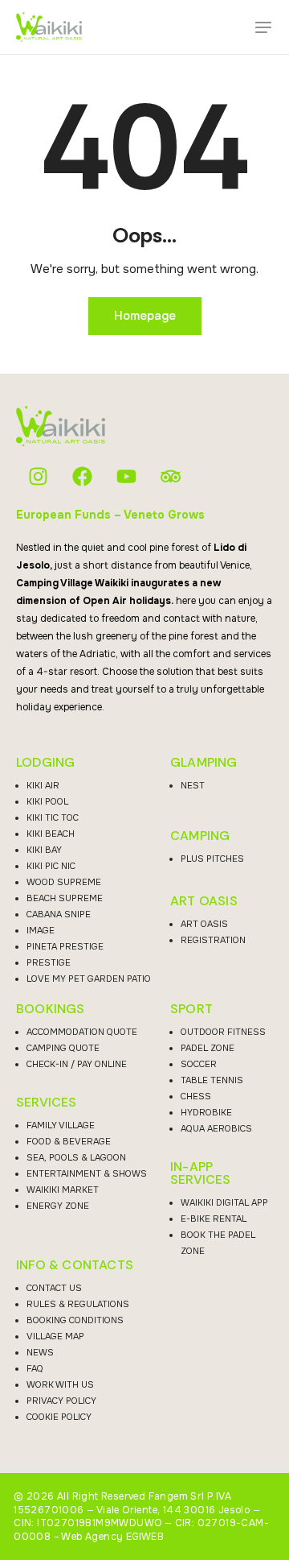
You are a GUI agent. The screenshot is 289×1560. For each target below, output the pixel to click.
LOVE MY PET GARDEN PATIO (88, 978)
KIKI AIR (42, 785)
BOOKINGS (50, 1009)
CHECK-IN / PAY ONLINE (76, 1064)
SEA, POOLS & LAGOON (76, 1157)
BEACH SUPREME (64, 898)
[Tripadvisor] (171, 476)
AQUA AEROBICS (216, 1128)
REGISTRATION (213, 940)
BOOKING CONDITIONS (75, 1320)
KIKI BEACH (50, 833)
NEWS (40, 1352)
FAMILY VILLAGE (60, 1125)
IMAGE (40, 930)
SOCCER (199, 1064)
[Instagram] (38, 476)
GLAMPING (204, 762)
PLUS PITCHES (212, 858)
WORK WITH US (60, 1384)
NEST (193, 785)
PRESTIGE (48, 962)
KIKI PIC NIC (50, 865)
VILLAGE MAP (55, 1336)
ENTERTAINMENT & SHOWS (86, 1173)
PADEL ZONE (207, 1047)
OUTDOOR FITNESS (223, 1031)
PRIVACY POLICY (61, 1400)
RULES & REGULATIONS (77, 1304)
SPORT (191, 1009)
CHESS (196, 1096)
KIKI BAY (44, 849)
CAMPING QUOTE (63, 1047)
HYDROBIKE (206, 1112)
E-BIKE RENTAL (213, 1218)
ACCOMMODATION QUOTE (81, 1031)
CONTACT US (54, 1287)
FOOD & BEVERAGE (68, 1141)
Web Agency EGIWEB (112, 1536)
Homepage (145, 316)
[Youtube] (126, 476)
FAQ (34, 1368)
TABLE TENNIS (212, 1080)
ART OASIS (204, 901)
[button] (263, 27)
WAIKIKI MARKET (62, 1189)
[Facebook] (82, 476)
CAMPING (200, 836)
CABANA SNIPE (58, 914)
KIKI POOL (47, 801)
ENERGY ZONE (57, 1205)
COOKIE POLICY (59, 1416)
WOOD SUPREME (63, 882)
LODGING (45, 762)
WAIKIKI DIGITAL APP (224, 1202)
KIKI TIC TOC (52, 817)
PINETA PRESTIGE (65, 946)
